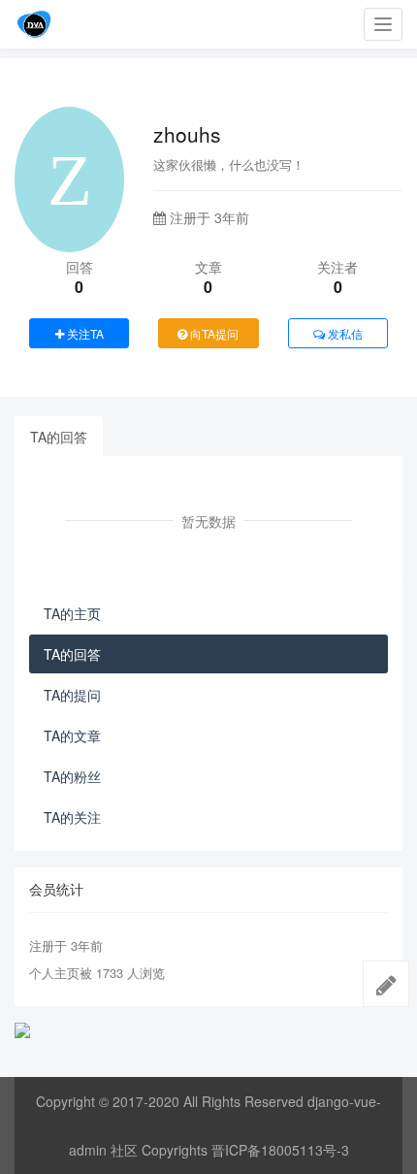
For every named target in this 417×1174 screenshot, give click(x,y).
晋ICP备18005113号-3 (280, 1149)
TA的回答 (58, 436)
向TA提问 (213, 333)
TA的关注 (72, 817)
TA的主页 (72, 613)
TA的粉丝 (72, 776)
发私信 (344, 333)
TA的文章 (72, 735)
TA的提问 (72, 694)
